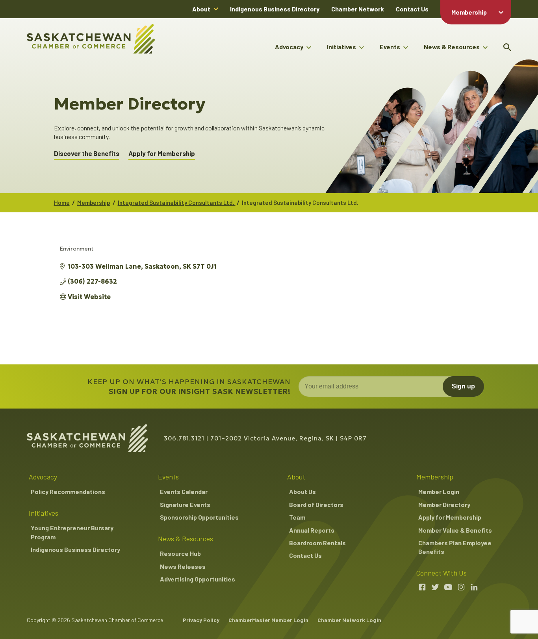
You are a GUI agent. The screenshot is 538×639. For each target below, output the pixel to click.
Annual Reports (311, 530)
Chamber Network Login (349, 620)
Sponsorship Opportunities (199, 517)
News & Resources (452, 46)
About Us (302, 491)
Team (297, 517)
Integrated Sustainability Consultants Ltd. (177, 202)
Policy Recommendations (68, 491)
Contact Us (412, 9)
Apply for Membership (161, 153)
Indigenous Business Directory (274, 9)
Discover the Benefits (86, 153)
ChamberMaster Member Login (268, 620)
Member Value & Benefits (455, 530)
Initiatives (341, 46)
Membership (469, 12)
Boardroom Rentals (317, 542)
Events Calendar (184, 491)
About (201, 9)
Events (390, 46)
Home (62, 202)
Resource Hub (180, 553)
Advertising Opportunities (197, 579)
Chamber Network (357, 9)
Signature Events (185, 504)
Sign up (463, 386)
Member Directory (444, 504)
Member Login (438, 491)
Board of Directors (316, 504)
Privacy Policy (201, 620)
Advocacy (289, 46)
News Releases (183, 566)
